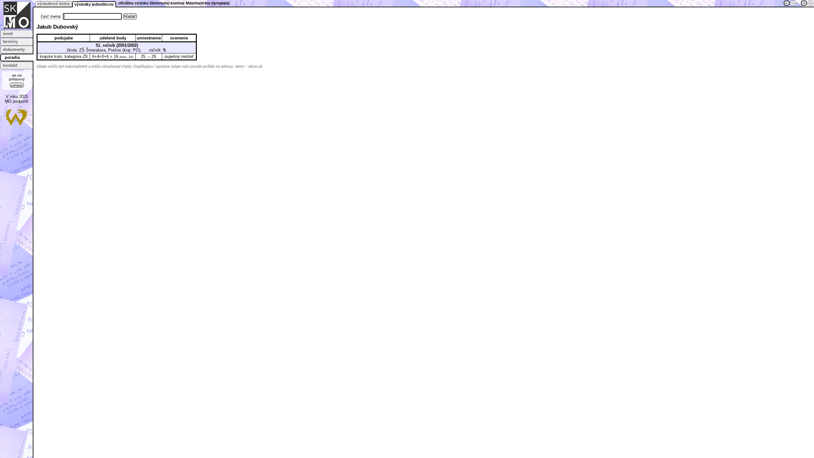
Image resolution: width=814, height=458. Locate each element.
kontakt (10, 65)
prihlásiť (17, 85)
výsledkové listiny (53, 4)
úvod (8, 33)
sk (803, 3)
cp (793, 3)
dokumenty (14, 49)
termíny (10, 41)
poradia (12, 57)
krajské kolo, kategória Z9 (63, 56)
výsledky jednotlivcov (94, 4)
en (810, 3)
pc (786, 3)
